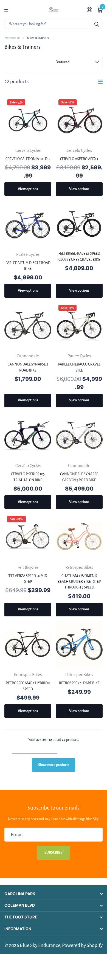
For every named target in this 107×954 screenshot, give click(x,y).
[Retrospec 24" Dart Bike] (79, 644)
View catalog (7, 9)
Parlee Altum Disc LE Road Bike (27, 266)
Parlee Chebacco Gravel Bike (79, 367)
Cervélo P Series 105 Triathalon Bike (28, 477)
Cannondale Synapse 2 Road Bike (28, 367)
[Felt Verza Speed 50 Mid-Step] (27, 536)
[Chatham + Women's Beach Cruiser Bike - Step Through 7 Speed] (79, 536)
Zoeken (97, 24)
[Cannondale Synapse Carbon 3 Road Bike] (79, 435)
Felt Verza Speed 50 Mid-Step (27, 579)
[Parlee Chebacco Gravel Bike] (79, 325)
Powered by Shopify (82, 945)
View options (28, 189)
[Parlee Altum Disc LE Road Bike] (27, 223)
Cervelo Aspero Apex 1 (79, 159)
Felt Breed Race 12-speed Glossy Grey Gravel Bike (79, 256)
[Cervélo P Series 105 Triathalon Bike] (27, 435)
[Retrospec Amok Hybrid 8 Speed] (27, 644)
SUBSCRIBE (53, 852)
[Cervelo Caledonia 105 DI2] (27, 120)
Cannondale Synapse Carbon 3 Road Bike (79, 477)
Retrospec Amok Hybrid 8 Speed (28, 686)
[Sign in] (89, 9)
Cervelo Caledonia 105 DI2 (27, 159)
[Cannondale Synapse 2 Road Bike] (27, 325)
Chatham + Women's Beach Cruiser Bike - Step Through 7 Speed (79, 582)
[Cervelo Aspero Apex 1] (79, 120)
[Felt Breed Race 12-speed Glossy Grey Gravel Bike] (79, 223)
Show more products (53, 765)
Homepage (12, 38)
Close (53, 894)
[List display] (100, 82)
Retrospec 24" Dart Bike (79, 683)
